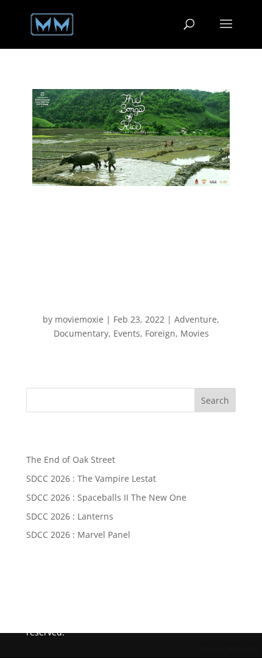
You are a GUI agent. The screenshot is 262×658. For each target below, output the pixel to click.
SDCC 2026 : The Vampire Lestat (91, 478)
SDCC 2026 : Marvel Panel (78, 534)
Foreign (160, 333)
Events (126, 333)
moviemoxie (79, 319)
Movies (194, 333)
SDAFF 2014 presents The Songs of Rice (131, 298)
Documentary (81, 333)
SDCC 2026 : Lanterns (69, 516)
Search (215, 400)
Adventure (195, 319)
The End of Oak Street (70, 459)
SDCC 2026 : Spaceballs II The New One (106, 497)
